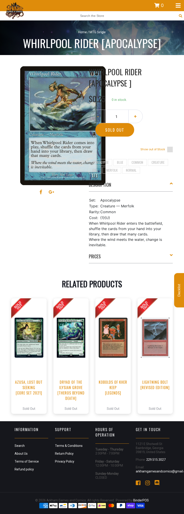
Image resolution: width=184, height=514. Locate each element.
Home (82, 32)
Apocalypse (100, 162)
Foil (95, 170)
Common (137, 162)
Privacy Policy (64, 461)
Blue (120, 162)
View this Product (30, 356)
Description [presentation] (100, 184)
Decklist (179, 290)
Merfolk (112, 170)
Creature (157, 162)
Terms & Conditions (69, 446)
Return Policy (64, 453)
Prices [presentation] (95, 256)
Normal (131, 170)
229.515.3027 (156, 459)
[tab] (131, 186)
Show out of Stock (152, 149)
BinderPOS (141, 500)
